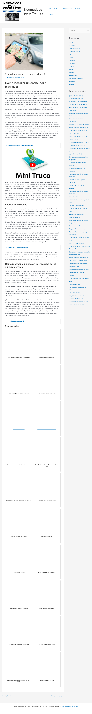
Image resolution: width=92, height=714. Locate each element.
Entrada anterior (8, 696)
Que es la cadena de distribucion (79, 142)
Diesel (71, 57)
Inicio (49, 8)
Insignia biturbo (74, 267)
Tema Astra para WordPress (70, 706)
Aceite (71, 42)
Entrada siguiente (57, 696)
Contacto (50, 14)
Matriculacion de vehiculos (77, 305)
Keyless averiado (74, 284)
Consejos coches (66, 8)
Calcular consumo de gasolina (78, 104)
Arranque (72, 45)
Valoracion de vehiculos (76, 214)
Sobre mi (77, 8)
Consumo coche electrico (77, 145)
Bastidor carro (73, 139)
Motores (71, 72)
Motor (71, 69)
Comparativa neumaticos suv (78, 264)
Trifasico (72, 85)
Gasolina (72, 63)
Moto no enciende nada (76, 243)
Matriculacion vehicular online (78, 127)
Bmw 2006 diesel (74, 293)
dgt (70, 54)
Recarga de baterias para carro (79, 124)
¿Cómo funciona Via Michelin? (78, 101)
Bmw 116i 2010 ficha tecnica (78, 260)
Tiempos (72, 81)
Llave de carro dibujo (75, 154)
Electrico (72, 60)
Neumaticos (73, 76)
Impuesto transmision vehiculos (79, 269)
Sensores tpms (74, 197)
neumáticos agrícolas (76, 78)
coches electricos (74, 48)
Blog (55, 8)
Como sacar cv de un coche (78, 226)
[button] (57, 8)
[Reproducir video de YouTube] (32, 164)
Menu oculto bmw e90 (76, 299)
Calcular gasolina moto (76, 205)
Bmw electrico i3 (74, 217)
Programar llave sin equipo (77, 296)
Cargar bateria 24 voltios (77, 229)
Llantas (71, 66)
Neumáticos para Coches (33, 11)
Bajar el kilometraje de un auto (78, 136)
